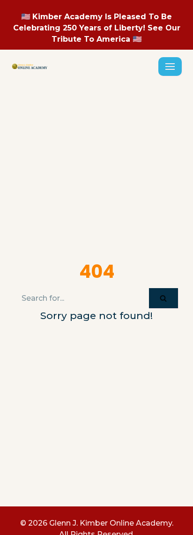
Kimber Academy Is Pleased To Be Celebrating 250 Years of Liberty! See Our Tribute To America (96, 28)
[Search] (163, 298)
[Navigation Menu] (170, 66)
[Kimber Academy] (30, 66)
